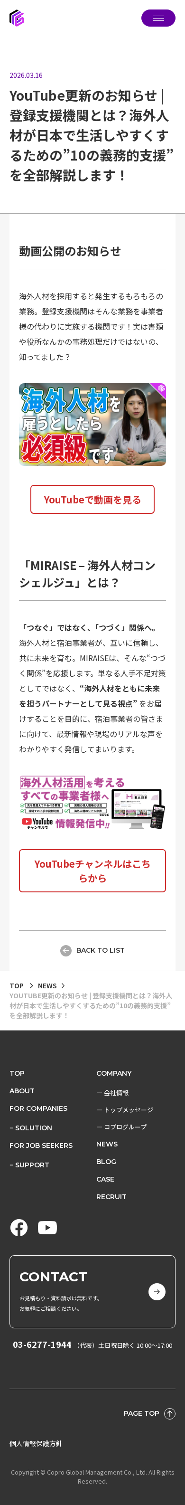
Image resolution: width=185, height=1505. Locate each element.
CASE (105, 1179)
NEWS (107, 1144)
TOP (16, 985)
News (47, 985)
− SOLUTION (30, 1128)
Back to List (100, 950)
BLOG (106, 1161)
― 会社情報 (112, 1092)
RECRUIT (111, 1197)
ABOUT (22, 1091)
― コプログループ (121, 1126)
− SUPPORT (29, 1165)
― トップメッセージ (124, 1109)
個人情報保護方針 (36, 1443)
